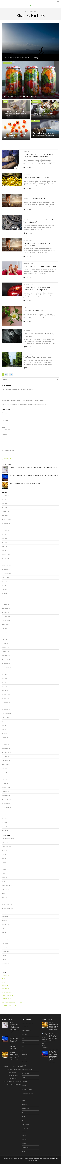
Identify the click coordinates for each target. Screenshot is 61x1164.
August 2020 (5, 764)
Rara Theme (54, 1158)
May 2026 (4, 507)
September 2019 (6, 807)
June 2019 (4, 818)
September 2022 (6, 667)
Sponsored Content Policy (10, 1005)
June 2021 (4, 725)
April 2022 (4, 686)
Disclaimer (5, 985)
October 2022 (6, 663)
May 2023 (4, 636)
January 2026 (5, 511)
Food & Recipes (7, 63)
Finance (4, 881)
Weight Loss (5, 963)
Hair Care (4, 897)
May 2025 (4, 542)
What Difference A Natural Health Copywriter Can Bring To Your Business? (16, 114)
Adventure (5, 842)
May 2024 (4, 589)
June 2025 (4, 538)
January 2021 (5, 745)
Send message (8, 458)
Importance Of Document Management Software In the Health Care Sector (43, 114)
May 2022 (4, 682)
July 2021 (4, 721)
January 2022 (5, 698)
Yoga (3, 967)
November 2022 (6, 659)
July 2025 (4, 534)
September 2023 (6, 620)
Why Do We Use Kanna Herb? (34, 311)
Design (4, 862)
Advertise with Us (7, 992)
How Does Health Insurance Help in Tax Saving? (21, 58)
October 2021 (6, 710)
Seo (3, 936)
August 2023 (5, 624)
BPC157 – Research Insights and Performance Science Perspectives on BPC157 (24, 404)
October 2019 (6, 803)
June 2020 (4, 772)
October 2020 (6, 756)
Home (3, 978)
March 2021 (5, 737)
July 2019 (4, 815)
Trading (4, 959)
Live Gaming (5, 916)
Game (3, 893)
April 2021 (4, 733)
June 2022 (4, 678)
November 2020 (6, 752)
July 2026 (4, 499)
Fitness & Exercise (7, 885)
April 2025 (4, 546)
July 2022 (4, 674)
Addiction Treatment (8, 838)
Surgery (4, 947)
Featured (4, 877)
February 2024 (6, 601)
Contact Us (5, 975)
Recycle (4, 932)
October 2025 (6, 523)
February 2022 (6, 694)
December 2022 (6, 655)
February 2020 (6, 787)
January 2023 (5, 651)
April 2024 (4, 593)
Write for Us (5, 988)
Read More (28, 167)
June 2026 (4, 503)
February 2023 (6, 647)
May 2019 (4, 822)
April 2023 (4, 639)
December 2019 (6, 795)
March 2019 (5, 830)
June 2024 (4, 585)
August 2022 (5, 671)
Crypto (4, 854)
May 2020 (4, 776)
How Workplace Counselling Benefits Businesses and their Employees (37, 288)
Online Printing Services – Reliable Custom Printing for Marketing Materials (23, 400)
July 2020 (4, 768)
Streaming (5, 943)
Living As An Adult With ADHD (34, 199)
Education (5, 870)
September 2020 (6, 760)
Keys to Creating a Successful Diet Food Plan (20, 96)
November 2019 (6, 799)
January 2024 (5, 604)
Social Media (5, 940)
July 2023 (4, 628)
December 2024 (6, 562)
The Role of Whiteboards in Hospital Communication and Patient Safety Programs (33, 467)
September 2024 (6, 573)
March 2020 (5, 783)
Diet (3, 866)
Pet (3, 928)
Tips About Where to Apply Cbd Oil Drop (38, 357)
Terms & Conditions (7, 995)
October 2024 (6, 569)
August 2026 (5, 496)
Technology (5, 951)
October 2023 (6, 616)
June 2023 (4, 632)
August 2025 (5, 531)
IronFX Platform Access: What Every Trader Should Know (18, 393)
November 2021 (6, 706)
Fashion (4, 873)
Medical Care (35, 120)
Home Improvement (7, 908)
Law (3, 912)
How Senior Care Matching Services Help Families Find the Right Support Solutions (25, 397)
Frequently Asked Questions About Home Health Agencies (43, 134)
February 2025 (6, 554)
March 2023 (5, 643)
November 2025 (6, 519)
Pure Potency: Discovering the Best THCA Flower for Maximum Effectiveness (38, 155)
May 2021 (4, 729)
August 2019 (5, 811)
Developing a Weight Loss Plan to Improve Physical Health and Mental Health (16, 135)
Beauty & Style (6, 846)
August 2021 (5, 717)
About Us (4, 982)
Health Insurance (7, 905)
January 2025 (5, 558)
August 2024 (5, 577)
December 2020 (6, 748)
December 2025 (6, 515)
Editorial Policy (6, 998)
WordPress (34, 1160)
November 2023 (6, 612)
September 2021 (6, 713)
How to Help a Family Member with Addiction (40, 266)
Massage (4, 920)
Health (4, 901)
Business (4, 850)
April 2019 (4, 826)
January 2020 (5, 791)
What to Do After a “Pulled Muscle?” (36, 178)
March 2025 (5, 550)
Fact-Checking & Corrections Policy (12, 1002)
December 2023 (6, 608)
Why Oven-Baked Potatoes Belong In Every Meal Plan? (17, 389)
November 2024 (6, 566)
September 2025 (6, 527)
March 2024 (5, 597)
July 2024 (4, 581)
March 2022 (5, 690)
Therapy (4, 955)
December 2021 (6, 702)
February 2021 (6, 741)
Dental (5, 101)
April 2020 (4, 780)
